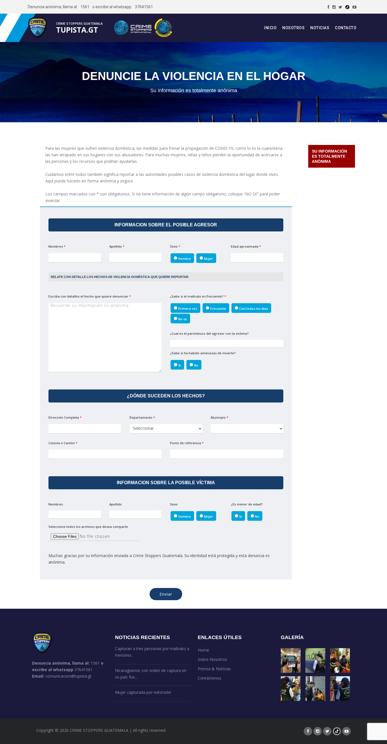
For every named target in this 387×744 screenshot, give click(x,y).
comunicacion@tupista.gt (68, 676)
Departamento (142, 417)
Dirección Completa (65, 417)
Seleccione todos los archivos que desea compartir (88, 526)
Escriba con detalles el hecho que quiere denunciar (89, 296)
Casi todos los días (253, 308)
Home (203, 650)
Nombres (56, 246)
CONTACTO (345, 28)
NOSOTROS (293, 28)
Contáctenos (209, 678)
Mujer (208, 258)
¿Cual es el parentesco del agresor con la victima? (209, 333)
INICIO (270, 28)
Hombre (184, 258)
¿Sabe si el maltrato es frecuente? (198, 296)
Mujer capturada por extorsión (143, 692)
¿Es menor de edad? (247, 504)
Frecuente (217, 308)
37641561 (144, 7)
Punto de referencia (187, 443)
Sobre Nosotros (212, 659)
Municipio (219, 417)
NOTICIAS (319, 28)
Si (179, 365)
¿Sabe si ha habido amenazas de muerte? (203, 353)
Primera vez (187, 308)
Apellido (116, 246)
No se (182, 319)
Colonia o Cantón (62, 443)
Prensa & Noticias (214, 668)
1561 (85, 7)
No (195, 365)
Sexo (175, 246)
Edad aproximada (246, 246)
